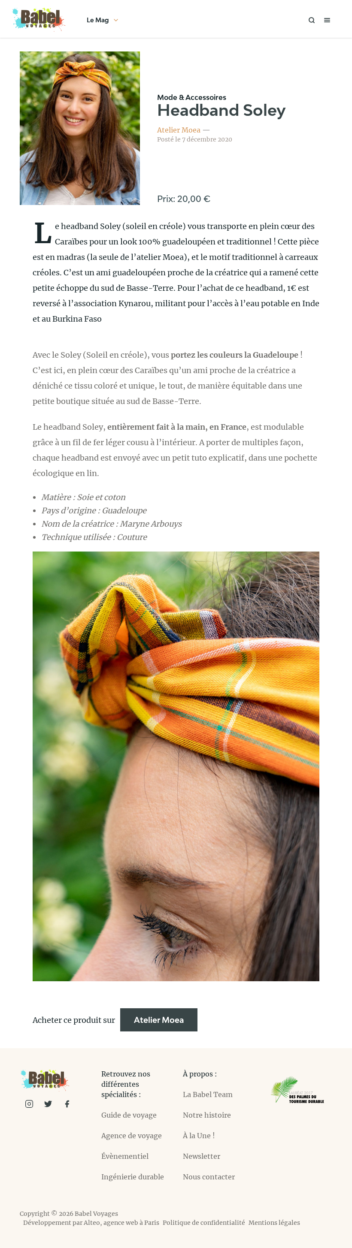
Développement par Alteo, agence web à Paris (91, 1223)
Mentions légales (274, 1223)
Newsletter (201, 1156)
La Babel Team (208, 1094)
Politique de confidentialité (204, 1223)
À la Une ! (199, 1135)
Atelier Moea (178, 130)
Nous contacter (209, 1177)
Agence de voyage (131, 1135)
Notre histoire (207, 1115)
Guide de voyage (129, 1115)
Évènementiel (125, 1156)
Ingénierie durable (132, 1177)
